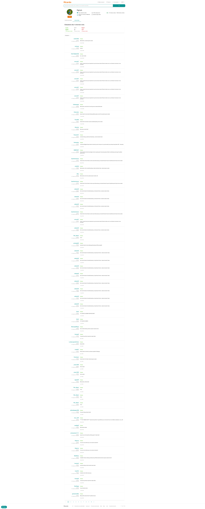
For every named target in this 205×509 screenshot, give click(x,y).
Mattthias (76, 455)
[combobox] (88, 5)
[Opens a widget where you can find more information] (4, 507)
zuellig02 (76, 425)
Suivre (69, 16)
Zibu (78, 174)
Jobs (107, 506)
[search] (119, 5)
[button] (101, 2)
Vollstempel (76, 104)
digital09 (77, 380)
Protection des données (95, 506)
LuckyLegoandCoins (74, 342)
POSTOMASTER (75, 54)
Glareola (77, 127)
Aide (101, 506)
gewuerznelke (75, 493)
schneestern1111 (74, 433)
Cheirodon (76, 112)
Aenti (77, 311)
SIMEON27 (76, 150)
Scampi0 (77, 334)
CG (72, 506)
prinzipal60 (76, 243)
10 (91, 501)
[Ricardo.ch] (67, 2)
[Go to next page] (94, 502)
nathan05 (76, 189)
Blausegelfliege (75, 326)
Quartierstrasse (75, 158)
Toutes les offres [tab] (68, 20)
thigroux (77, 440)
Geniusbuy (76, 142)
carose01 (76, 61)
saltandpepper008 (74, 410)
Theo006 (77, 119)
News (104, 506)
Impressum (88, 506)
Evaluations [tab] (76, 20)
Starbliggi (76, 486)
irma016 (77, 471)
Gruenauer (76, 357)
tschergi (77, 46)
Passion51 (76, 135)
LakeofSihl (76, 38)
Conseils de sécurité (112, 506)
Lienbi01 (77, 349)
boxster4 (77, 463)
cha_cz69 (76, 417)
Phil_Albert (76, 235)
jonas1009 (76, 364)
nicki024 (77, 166)
